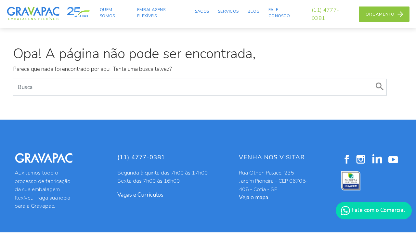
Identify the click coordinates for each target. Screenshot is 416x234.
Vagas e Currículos (140, 195)
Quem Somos (107, 13)
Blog (253, 11)
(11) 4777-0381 (325, 13)
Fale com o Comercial (377, 210)
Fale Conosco (279, 13)
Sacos (202, 11)
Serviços (228, 11)
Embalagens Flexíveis (151, 13)
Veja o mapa (253, 197)
